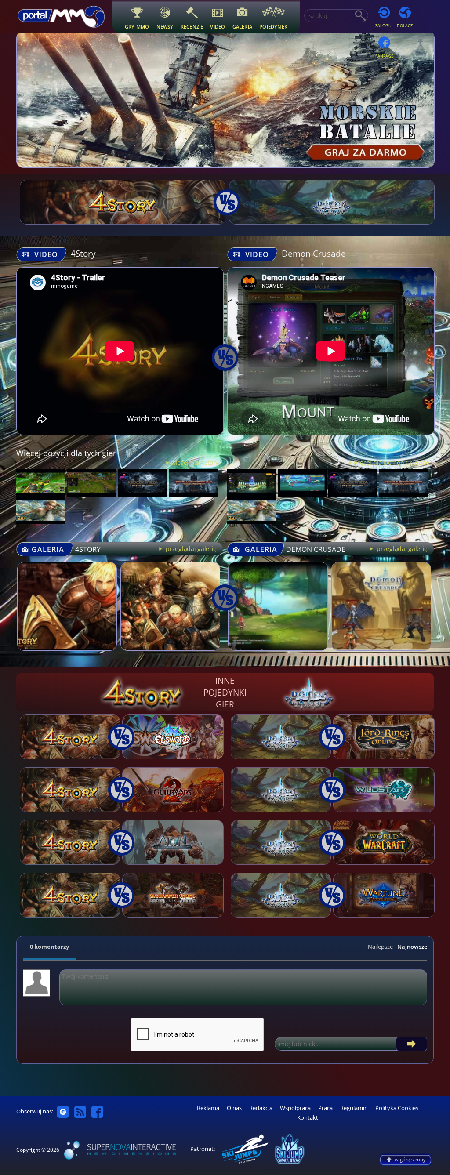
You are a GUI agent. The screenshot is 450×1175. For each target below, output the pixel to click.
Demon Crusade (314, 253)
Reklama (208, 1108)
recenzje (192, 26)
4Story (83, 253)
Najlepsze (380, 946)
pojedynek (273, 26)
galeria (242, 26)
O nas (234, 1108)
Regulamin (354, 1108)
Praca (325, 1108)
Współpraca (295, 1108)
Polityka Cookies (396, 1108)
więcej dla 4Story (194, 462)
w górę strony (410, 1159)
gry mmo (137, 26)
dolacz (405, 26)
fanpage (384, 56)
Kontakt (307, 1117)
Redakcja (260, 1108)
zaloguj (383, 26)
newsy (165, 26)
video (217, 26)
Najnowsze (412, 946)
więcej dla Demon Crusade (391, 462)
